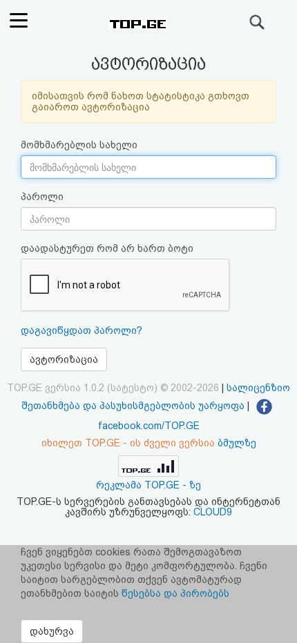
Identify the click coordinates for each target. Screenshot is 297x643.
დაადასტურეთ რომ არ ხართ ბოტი (107, 248)
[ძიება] (257, 22)
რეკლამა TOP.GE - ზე (148, 485)
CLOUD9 (212, 511)
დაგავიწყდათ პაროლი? (81, 330)
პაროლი (42, 196)
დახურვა (52, 631)
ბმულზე (237, 442)
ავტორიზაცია (64, 359)
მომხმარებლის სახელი (79, 144)
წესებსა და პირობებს (175, 593)
